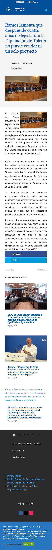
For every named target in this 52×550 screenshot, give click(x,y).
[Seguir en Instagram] (31, 513)
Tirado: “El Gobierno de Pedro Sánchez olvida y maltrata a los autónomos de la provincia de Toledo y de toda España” (23, 370)
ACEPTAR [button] (28, 544)
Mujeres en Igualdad (17, 490)
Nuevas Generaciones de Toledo (22, 486)
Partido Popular (14, 476)
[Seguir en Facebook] (21, 513)
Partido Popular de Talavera (20, 483)
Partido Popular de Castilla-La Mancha (25, 479)
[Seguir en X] (26, 513)
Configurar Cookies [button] (12, 544)
